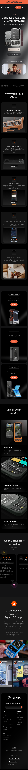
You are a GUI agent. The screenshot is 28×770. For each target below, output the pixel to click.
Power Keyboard (14, 54)
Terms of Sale (6, 737)
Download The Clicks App (8, 725)
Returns (4, 723)
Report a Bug (6, 729)
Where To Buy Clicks (7, 727)
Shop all (18, 7)
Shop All (19, 715)
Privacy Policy (6, 739)
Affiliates (19, 726)
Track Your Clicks (7, 719)
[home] (5, 7)
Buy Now (14, 304)
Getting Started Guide (8, 713)
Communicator (14, 49)
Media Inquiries (20, 719)
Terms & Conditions (7, 735)
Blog (18, 713)
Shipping (5, 721)
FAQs (4, 717)
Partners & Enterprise (19, 722)
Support (5, 715)
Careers (19, 724)
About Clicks (20, 717)
